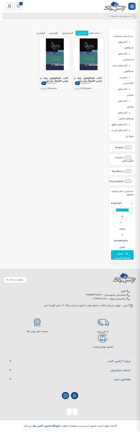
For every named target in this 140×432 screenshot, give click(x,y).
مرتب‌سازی (94, 33)
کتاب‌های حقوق (119, 124)
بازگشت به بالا (17, 279)
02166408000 (100, 299)
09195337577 (94, 295)
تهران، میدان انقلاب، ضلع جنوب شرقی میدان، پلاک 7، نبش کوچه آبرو (82, 305)
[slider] (132, 210)
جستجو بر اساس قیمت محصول (123, 193)
